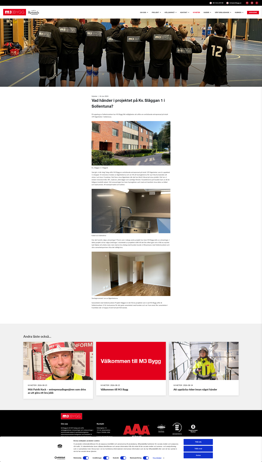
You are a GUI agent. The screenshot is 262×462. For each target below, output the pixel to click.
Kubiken (238, 12)
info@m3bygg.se (235, 3)
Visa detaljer (157, 458)
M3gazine (253, 12)
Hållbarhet (170, 12)
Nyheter (196, 12)
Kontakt (183, 12)
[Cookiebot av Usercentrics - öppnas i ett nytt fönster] (60, 458)
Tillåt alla (198, 442)
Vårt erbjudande (222, 12)
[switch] (106, 458)
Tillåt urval (198, 449)
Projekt (155, 12)
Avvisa (198, 455)
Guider (206, 12)
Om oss (143, 12)
